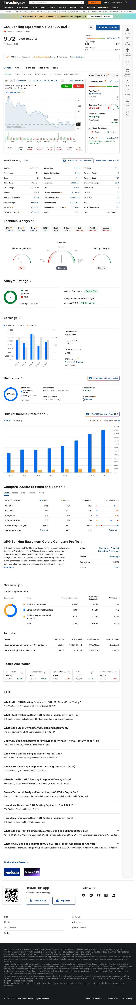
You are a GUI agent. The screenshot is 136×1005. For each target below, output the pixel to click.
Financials (29, 67)
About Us (76, 917)
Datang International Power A (64, 672)
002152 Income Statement (24, 414)
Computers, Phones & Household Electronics (109, 549)
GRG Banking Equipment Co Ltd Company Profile (41, 542)
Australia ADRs (75, 11)
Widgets (8, 933)
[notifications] (125, 2)
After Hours (41, 11)
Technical (43, 67)
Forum (55, 67)
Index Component (71, 74)
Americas (86, 11)
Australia (32, 11)
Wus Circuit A (11, 672)
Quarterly (17, 420)
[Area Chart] (11, 80)
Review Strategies (77, 57)
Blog (6, 917)
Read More (9, 567)
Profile (17, 74)
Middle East (103, 11)
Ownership (27, 74)
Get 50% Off (94, 3)
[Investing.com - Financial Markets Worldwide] (14, 3)
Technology (114, 556)
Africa (123, 11)
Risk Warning (127, 999)
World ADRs (63, 11)
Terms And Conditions (94, 999)
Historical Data (40, 74)
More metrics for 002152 (108, 161)
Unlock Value (112, 38)
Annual (7, 420)
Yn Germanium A (35, 672)
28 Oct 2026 (75, 198)
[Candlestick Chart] (6, 80)
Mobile (7, 922)
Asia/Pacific (114, 11)
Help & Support (79, 928)
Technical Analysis (18, 221)
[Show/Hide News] (62, 80)
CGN (78, 672)
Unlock (45, 530)
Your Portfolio (10, 928)
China (117, 567)
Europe (94, 11)
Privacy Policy (112, 999)
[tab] (9, 229)
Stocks (8, 11)
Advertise (76, 922)
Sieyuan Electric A (107, 672)
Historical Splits (55, 74)
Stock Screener (20, 11)
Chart (18, 67)
